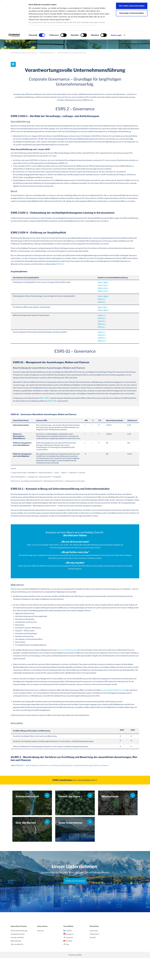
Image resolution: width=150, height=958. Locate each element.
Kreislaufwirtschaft (18, 934)
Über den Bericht (17, 944)
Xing (67, 944)
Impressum (94, 931)
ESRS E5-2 (102, 321)
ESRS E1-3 (101, 316)
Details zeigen (116, 35)
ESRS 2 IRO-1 (103, 307)
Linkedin (69, 931)
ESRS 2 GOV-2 (103, 288)
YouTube (69, 941)
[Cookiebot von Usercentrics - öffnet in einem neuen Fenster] (14, 35)
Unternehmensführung (47, 53)
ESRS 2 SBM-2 (103, 296)
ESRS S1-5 (101, 341)
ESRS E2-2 (102, 318)
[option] (75, 881)
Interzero (40, 931)
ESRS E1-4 (101, 332)
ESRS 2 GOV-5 (103, 291)
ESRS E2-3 (102, 335)
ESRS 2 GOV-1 (103, 285)
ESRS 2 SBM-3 (103, 310)
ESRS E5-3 (102, 338)
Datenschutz (94, 934)
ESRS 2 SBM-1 (103, 283)
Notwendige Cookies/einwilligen (131, 13)
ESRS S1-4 (101, 324)
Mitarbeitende (16, 941)
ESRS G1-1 (60, 264)
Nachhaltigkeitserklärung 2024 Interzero (24, 53)
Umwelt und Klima (17, 938)
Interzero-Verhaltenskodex (67, 650)
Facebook (69, 938)
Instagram (69, 934)
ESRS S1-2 (101, 299)
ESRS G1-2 (102, 302)
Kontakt (93, 938)
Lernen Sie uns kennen (75, 881)
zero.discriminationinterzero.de (113, 690)
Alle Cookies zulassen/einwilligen (132, 6)
